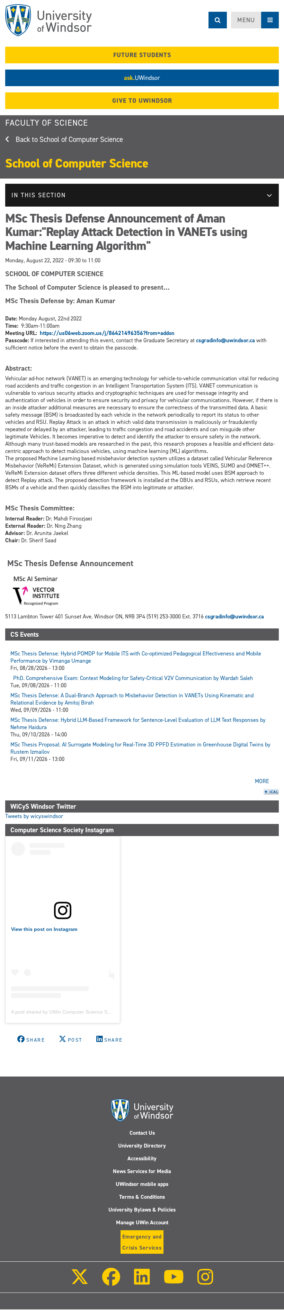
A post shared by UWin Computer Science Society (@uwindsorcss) (84, 1012)
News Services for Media (142, 1171)
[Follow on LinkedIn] (141, 1281)
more (262, 781)
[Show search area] (217, 20)
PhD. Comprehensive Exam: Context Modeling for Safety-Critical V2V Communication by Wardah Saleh (131, 678)
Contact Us (142, 1132)
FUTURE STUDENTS (142, 55)
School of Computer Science (81, 139)
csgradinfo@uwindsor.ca (225, 340)
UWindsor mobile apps (142, 1184)
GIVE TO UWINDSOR (142, 101)
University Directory (142, 1145)
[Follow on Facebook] (111, 1281)
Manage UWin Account (142, 1222)
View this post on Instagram (44, 929)
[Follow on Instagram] (205, 1281)
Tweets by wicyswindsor (34, 816)
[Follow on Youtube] (173, 1281)
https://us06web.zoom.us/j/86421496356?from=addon (108, 333)
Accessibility (142, 1158)
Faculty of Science (46, 122)
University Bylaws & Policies (142, 1209)
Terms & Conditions (142, 1196)
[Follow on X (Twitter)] (79, 1281)
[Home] (48, 20)
